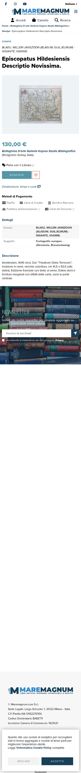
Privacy (59, 340)
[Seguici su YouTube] (25, 4)
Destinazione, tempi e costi (19, 187)
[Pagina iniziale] (40, 12)
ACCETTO (57, 761)
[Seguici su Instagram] (15, 4)
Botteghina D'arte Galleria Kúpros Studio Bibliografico (39, 25)
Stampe (6, 31)
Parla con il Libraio (19, 165)
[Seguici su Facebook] (6, 4)
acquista (17, 175)
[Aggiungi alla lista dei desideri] (36, 175)
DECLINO (23, 761)
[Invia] (75, 333)
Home (5, 25)
